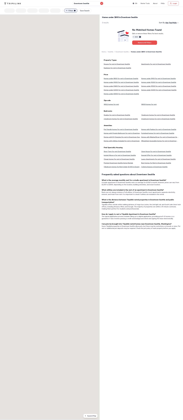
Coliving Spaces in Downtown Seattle (154, 167)
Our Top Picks (171, 23)
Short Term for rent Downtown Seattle (117, 151)
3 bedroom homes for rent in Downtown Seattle (158, 119)
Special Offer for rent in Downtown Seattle (156, 155)
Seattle (110, 52)
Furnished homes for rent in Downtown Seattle (157, 133)
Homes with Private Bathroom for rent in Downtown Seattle (125, 133)
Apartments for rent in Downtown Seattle (156, 64)
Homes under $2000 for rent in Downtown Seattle (121, 90)
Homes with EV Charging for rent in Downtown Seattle (123, 137)
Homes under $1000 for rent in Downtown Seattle (121, 82)
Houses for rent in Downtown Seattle (117, 64)
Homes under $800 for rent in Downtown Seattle (121, 78)
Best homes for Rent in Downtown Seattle (156, 163)
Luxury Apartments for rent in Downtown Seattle (158, 159)
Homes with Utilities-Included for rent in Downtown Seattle (124, 141)
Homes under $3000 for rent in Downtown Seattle (121, 94)
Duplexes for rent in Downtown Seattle (117, 68)
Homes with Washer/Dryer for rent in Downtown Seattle (160, 137)
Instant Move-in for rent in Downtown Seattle (120, 155)
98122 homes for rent (111, 104)
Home (104, 52)
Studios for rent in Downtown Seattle (117, 115)
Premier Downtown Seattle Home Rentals (118, 163)
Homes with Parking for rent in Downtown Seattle (158, 129)
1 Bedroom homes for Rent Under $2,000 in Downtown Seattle (126, 167)
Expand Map (91, 416)
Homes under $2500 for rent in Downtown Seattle (158, 90)
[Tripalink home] (12, 3)
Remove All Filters (144, 43)
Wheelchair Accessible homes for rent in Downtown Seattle (162, 141)
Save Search (84, 11)
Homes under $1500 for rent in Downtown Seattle (158, 86)
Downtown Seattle (122, 52)
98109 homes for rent (149, 104)
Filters (71, 11)
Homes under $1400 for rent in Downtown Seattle (121, 86)
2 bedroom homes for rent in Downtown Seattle (121, 119)
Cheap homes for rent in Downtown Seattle (119, 159)
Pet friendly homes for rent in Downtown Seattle (121, 129)
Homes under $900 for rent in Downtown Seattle (158, 78)
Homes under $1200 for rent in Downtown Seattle (158, 82)
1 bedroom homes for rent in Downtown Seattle (158, 115)
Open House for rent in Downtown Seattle (156, 151)
